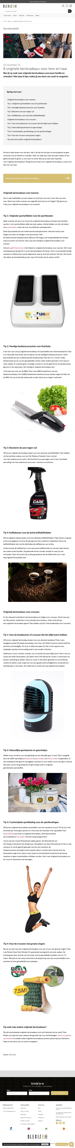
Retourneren (23, 1108)
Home (4, 21)
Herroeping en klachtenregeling (28, 1124)
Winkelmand (41, 1117)
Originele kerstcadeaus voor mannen (21, 99)
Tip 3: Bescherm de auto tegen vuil (20, 111)
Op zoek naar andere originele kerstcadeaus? (24, 139)
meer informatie (36, 1144)
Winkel (39, 1111)
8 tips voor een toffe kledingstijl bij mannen (63, 1108)
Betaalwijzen (23, 1114)
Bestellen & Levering (25, 1120)
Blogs (9, 21)
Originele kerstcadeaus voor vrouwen (21, 119)
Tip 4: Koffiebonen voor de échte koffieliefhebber (26, 115)
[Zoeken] (70, 11)
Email (30, 1090)
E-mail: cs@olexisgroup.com (9, 1111)
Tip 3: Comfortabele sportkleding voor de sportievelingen (29, 131)
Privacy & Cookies (25, 1111)
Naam (8, 1090)
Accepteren (44, 1144)
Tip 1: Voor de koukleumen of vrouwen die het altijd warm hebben (32, 123)
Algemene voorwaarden (26, 1117)
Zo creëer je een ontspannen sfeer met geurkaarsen (63, 1113)
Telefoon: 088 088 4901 (8, 1108)
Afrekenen (40, 1120)
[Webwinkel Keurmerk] (37, 1076)
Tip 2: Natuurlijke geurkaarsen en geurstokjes (24, 127)
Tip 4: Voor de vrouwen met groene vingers (24, 135)
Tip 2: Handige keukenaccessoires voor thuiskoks (26, 107)
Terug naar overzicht (11, 28)
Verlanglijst (40, 1114)
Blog (39, 1108)
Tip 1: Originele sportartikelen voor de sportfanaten (27, 103)
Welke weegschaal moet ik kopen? (63, 1117)
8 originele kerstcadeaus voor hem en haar (21, 21)
